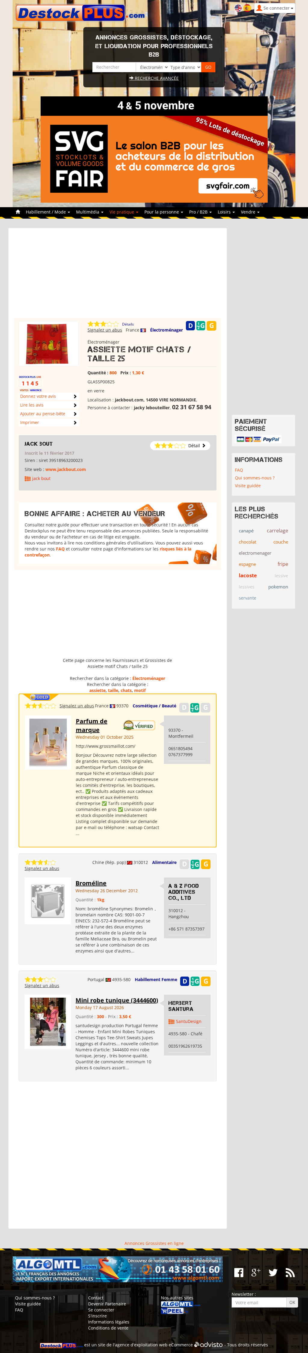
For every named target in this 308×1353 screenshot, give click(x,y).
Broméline (90, 883)
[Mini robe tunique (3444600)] (48, 1021)
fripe (283, 564)
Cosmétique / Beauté (154, 706)
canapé (246, 531)
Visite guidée (248, 485)
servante (247, 598)
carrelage (277, 530)
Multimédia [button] (88, 212)
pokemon (278, 587)
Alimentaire (164, 862)
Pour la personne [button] (162, 212)
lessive (281, 575)
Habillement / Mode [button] (46, 212)
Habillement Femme (156, 979)
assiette (97, 690)
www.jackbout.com (65, 469)
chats (126, 690)
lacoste (248, 575)
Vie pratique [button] (122, 212)
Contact (95, 1298)
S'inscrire (97, 1316)
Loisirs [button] (225, 212)
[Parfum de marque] (48, 742)
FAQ (60, 549)
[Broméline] (48, 900)
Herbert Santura (181, 1006)
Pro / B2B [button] (199, 212)
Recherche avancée (156, 78)
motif (140, 690)
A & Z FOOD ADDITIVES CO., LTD (183, 892)
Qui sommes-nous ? (255, 478)
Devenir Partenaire (107, 1304)
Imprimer (29, 422)
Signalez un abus (105, 330)
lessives (246, 587)
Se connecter (101, 1310)
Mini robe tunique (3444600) (116, 1000)
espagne (247, 564)
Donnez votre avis (38, 396)
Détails (128, 324)
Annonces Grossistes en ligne (154, 1243)
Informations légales (108, 1322)
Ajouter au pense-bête (42, 413)
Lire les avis (32, 405)
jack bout (39, 444)
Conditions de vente (108, 1328)
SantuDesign (189, 1021)
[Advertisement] (117, 276)
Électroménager (166, 330)
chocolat (247, 542)
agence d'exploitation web (141, 1345)
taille (113, 690)
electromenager (255, 553)
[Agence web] (208, 1345)
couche (280, 542)
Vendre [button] (249, 212)
